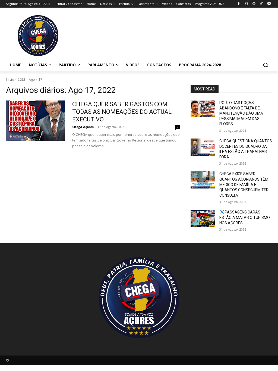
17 (40, 79)
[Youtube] (269, 4)
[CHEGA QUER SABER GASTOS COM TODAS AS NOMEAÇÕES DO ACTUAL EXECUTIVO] (35, 120)
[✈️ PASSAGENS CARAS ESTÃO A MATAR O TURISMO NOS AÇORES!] (203, 218)
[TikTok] (261, 4)
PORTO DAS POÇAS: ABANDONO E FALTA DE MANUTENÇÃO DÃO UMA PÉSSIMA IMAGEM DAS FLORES (241, 113)
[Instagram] (246, 4)
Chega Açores (83, 127)
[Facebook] (239, 4)
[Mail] (254, 4)
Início (10, 79)
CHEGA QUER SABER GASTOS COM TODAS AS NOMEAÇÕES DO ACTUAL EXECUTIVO (122, 112)
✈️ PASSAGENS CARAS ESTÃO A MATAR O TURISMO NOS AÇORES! (244, 217)
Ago (32, 79)
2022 (21, 79)
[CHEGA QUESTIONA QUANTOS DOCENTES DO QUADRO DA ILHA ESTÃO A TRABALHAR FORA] (203, 147)
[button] (265, 64)
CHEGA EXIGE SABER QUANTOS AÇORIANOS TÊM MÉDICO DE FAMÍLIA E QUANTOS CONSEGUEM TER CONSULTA (243, 184)
